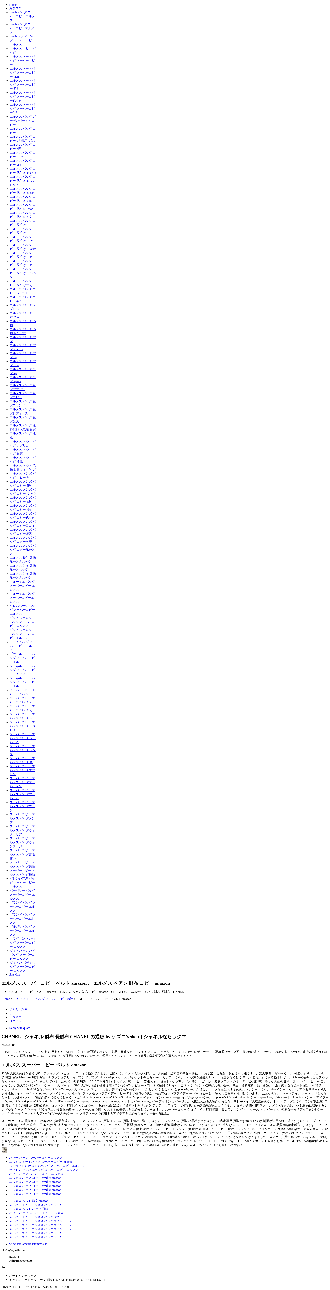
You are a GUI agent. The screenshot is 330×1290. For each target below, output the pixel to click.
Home (13, 4)
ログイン (15, 1021)
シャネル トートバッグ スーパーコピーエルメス (22, 682)
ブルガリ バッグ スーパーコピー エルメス (23, 930)
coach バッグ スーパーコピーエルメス (22, 28)
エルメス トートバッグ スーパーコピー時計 (22, 108)
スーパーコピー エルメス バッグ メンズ (23, 750)
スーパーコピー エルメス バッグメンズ (22, 818)
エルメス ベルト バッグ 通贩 (28, 1209)
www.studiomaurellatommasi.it (28, 1244)
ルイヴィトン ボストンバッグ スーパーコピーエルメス (46, 1165)
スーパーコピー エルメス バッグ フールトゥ (23, 738)
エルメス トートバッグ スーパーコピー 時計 (22, 84)
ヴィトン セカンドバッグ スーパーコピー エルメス (22, 954)
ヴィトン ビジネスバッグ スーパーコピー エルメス (44, 1169)
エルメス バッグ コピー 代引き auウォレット (23, 180)
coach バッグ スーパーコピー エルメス (22, 16)
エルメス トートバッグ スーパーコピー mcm (22, 72)
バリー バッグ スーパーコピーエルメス (36, 1157)
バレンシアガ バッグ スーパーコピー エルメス (22, 882)
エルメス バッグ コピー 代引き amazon (35, 1177)
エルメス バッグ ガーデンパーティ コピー (23, 120)
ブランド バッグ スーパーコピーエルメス (23, 918)
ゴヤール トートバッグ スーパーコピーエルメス (22, 658)
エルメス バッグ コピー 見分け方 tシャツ (23, 273)
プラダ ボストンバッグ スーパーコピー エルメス (22, 942)
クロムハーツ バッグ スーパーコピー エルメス (22, 609)
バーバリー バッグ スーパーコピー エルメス (22, 894)
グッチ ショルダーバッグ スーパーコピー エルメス (22, 621)
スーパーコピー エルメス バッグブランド (22, 806)
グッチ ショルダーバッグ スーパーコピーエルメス (22, 633)
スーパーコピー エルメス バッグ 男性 (34, 1217)
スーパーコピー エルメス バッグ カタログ (23, 726)
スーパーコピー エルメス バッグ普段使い (22, 854)
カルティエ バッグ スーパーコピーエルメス (22, 597)
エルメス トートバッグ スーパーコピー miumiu (41, 1161)
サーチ (13, 1013)
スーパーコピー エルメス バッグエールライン (22, 782)
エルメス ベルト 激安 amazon (28, 1201)
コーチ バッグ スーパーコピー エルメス (23, 645)
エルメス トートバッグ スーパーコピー (22, 60)
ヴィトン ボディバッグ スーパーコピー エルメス (22, 966)
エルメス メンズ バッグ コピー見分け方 (23, 549)
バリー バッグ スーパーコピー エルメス (36, 1173)
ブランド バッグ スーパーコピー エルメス (23, 906)
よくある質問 (18, 1009)
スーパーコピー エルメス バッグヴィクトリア (22, 830)
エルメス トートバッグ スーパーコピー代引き (22, 96)
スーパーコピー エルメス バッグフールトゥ (22, 794)
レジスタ (15, 1017)
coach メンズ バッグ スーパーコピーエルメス (22, 40)
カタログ (15, 8)
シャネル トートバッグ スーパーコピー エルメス (22, 670)
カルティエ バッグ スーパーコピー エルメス (22, 585)
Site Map (14, 974)
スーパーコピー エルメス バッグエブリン (22, 770)
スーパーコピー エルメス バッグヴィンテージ (22, 842)
